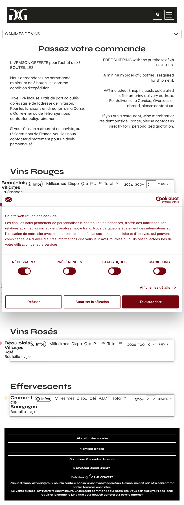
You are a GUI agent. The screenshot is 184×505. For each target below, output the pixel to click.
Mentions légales (92, 449)
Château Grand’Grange (93, 468)
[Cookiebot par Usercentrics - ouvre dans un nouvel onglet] (159, 199)
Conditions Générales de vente (91, 459)
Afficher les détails (155, 288)
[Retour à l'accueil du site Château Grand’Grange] (18, 14)
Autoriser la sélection (92, 302)
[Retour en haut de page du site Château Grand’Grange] (177, 498)
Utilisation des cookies (92, 438)
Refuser (33, 302)
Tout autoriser (151, 302)
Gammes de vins (22, 33)
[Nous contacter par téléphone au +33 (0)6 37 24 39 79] (157, 15)
